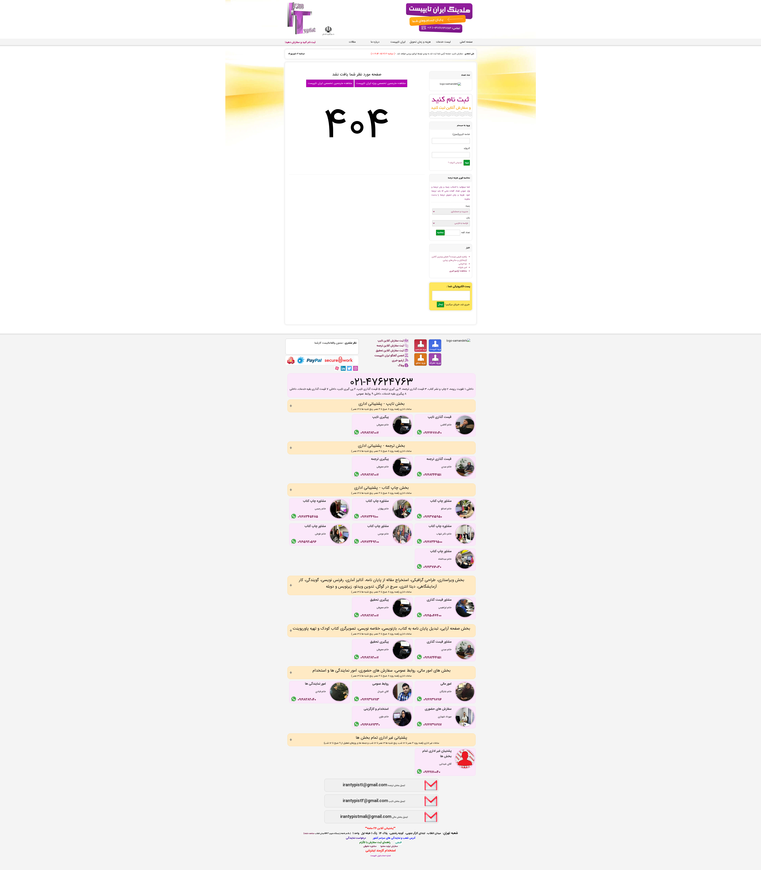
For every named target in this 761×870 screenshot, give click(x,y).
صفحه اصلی (466, 42)
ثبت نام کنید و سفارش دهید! (300, 42)
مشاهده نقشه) (308, 833)
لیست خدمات (443, 42)
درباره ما (375, 42)
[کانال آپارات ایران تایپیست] (337, 368)
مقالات (352, 42)
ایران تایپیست (397, 42)
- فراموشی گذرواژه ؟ (455, 162)
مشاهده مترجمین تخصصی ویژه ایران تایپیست (381, 83)
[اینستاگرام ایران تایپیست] (356, 368)
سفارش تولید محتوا (389, 846)
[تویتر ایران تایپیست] (349, 368)
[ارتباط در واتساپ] (420, 433)
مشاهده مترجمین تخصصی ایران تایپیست (330, 83)
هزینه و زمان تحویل (420, 42)
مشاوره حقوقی (369, 846)
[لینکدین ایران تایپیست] (343, 368)
